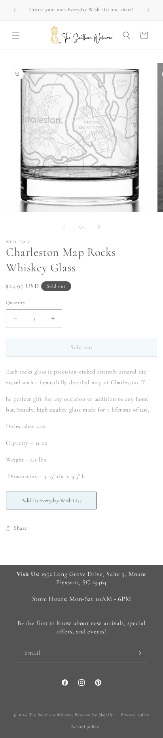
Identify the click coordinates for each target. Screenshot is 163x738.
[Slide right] (99, 227)
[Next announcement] (148, 10)
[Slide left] (64, 227)
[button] (16, 35)
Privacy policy (135, 714)
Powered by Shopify (94, 714)
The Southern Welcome (51, 714)
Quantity (15, 302)
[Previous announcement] (14, 10)
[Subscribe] (138, 653)
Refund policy (85, 726)
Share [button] (20, 527)
